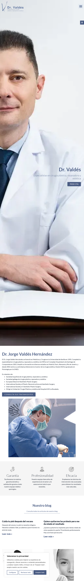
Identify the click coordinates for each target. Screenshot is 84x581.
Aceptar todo (39, 572)
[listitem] (42, 366)
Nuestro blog (42, 505)
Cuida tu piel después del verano (17, 521)
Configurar (12, 572)
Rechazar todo (26, 572)
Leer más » (7, 534)
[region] (26, 565)
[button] (82, 23)
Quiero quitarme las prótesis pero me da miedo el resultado (61, 522)
